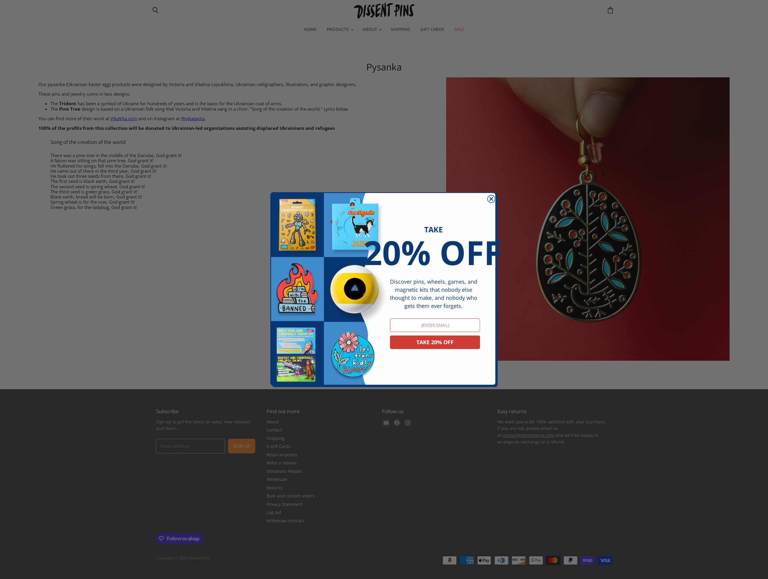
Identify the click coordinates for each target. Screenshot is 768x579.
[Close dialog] (491, 199)
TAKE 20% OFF (435, 342)
